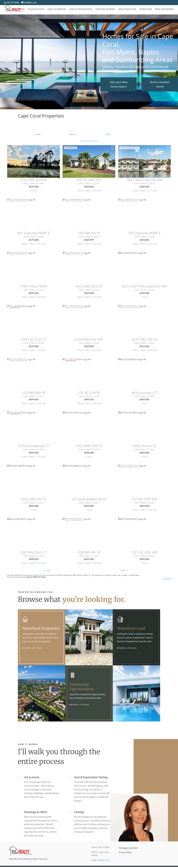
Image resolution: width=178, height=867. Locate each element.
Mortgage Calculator (128, 848)
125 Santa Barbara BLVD (89, 499)
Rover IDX (167, 579)
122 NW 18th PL (33, 393)
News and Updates (164, 9)
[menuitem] (37, 134)
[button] (108, 134)
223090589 (75, 222)
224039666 (20, 328)
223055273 (131, 488)
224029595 (20, 435)
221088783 (20, 488)
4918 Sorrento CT (144, 393)
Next (123, 570)
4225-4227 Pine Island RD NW (144, 286)
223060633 (131, 382)
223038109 (20, 222)
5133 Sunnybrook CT (33, 446)
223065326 (20, 382)
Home (21, 9)
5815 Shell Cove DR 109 (144, 180)
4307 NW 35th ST (89, 446)
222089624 (75, 488)
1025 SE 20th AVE (144, 552)
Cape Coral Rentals (56, 9)
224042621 (75, 275)
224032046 (131, 169)
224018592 (20, 541)
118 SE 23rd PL (89, 393)
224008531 (20, 169)
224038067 (75, 328)
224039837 (131, 541)
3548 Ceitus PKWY (34, 286)
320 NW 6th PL (89, 233)
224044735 (75, 382)
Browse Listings (32, 648)
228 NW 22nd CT (34, 552)
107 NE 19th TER (144, 499)
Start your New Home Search (119, 84)
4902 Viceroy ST (144, 446)
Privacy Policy (125, 852)
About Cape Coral (127, 9)
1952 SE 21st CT (33, 339)
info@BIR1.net (103, 860)
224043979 (131, 328)
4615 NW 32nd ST (89, 286)
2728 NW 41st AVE (89, 339)
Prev (48, 570)
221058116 (75, 435)
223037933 (131, 275)
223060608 (75, 541)
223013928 (75, 169)
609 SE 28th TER (89, 180)
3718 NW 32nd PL (33, 180)
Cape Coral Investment (80, 9)
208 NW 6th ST (89, 552)
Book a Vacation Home (160, 84)
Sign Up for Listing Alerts (89, 141)
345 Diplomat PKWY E (144, 233)
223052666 (131, 222)
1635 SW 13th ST (144, 339)
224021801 (20, 275)
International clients (105, 9)
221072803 (131, 435)
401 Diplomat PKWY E (33, 233)
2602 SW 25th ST (34, 499)
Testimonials (145, 9)
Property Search (36, 9)
